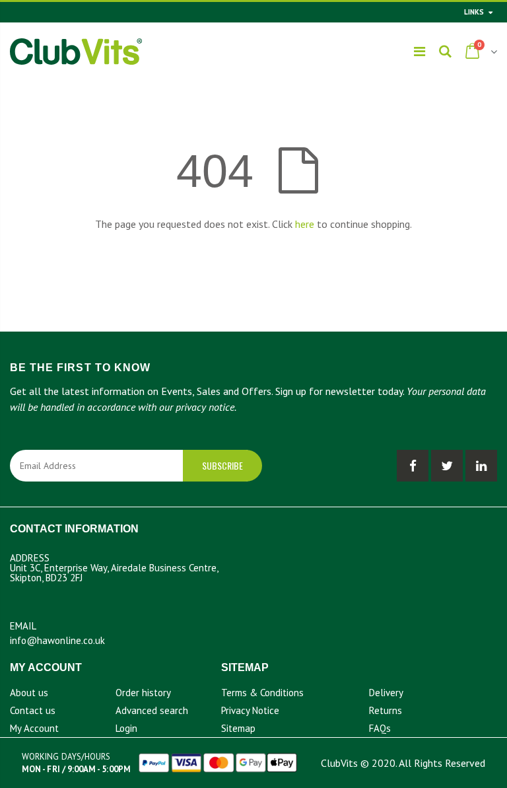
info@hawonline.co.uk (57, 640)
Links (474, 12)
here (304, 224)
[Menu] (419, 51)
